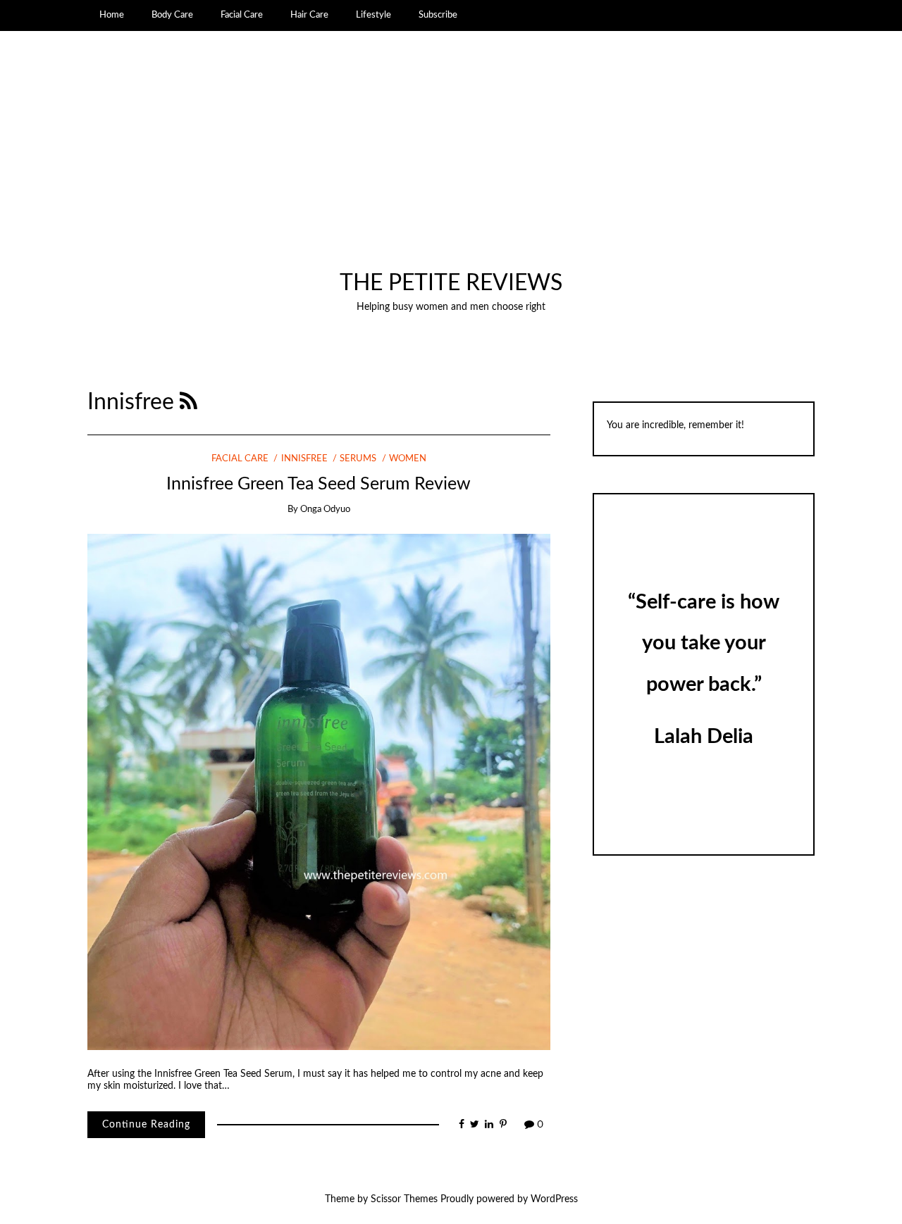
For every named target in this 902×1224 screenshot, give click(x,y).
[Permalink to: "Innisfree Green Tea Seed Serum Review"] (318, 792)
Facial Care (242, 15)
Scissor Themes (404, 1199)
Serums (358, 458)
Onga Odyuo (325, 509)
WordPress (554, 1199)
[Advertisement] (451, 164)
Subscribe (438, 15)
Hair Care (309, 15)
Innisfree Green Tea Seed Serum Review (318, 484)
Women (407, 458)
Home (111, 15)
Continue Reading (146, 1125)
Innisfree (304, 458)
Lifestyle (373, 15)
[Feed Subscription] (188, 402)
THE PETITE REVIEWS (451, 283)
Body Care (172, 15)
